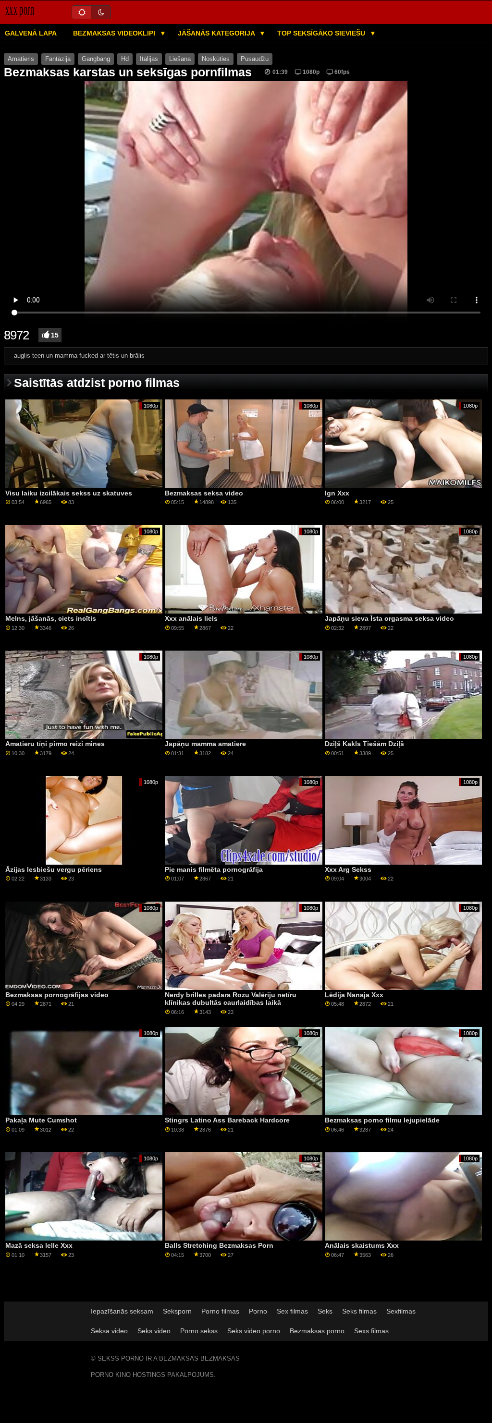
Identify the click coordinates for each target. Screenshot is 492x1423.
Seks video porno (253, 1331)
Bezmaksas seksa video (204, 493)
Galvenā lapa (31, 33)
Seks (325, 1311)
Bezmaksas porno (317, 1331)
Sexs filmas (371, 1331)
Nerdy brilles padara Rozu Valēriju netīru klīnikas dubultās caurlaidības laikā (230, 999)
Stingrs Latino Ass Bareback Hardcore (227, 1120)
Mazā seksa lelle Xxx (39, 1245)
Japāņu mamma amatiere (205, 744)
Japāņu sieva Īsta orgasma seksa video (389, 618)
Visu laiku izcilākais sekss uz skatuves (68, 493)
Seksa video (109, 1331)
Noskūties (216, 59)
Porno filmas (220, 1311)
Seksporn (177, 1311)
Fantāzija (58, 59)
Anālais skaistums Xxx (362, 1245)
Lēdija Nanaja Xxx (354, 995)
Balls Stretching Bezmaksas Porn (219, 1245)
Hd (125, 59)
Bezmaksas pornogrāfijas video (57, 995)
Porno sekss (199, 1331)
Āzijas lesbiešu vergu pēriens (53, 869)
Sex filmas (292, 1311)
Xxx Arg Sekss (348, 869)
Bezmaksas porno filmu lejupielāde (382, 1120)
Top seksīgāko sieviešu (322, 33)
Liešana (180, 59)
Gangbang (96, 59)
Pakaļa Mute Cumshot (41, 1120)
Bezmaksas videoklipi (115, 33)
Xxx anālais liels (191, 618)
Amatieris (21, 59)
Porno (258, 1311)
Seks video (154, 1331)
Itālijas (149, 59)
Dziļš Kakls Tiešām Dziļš (364, 744)
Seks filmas (359, 1311)
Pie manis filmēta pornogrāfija (214, 869)
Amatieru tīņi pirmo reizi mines (55, 744)
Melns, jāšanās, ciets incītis (50, 618)
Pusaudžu (255, 59)
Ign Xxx (337, 493)
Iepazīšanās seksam (122, 1311)
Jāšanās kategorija (217, 33)
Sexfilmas (401, 1311)
